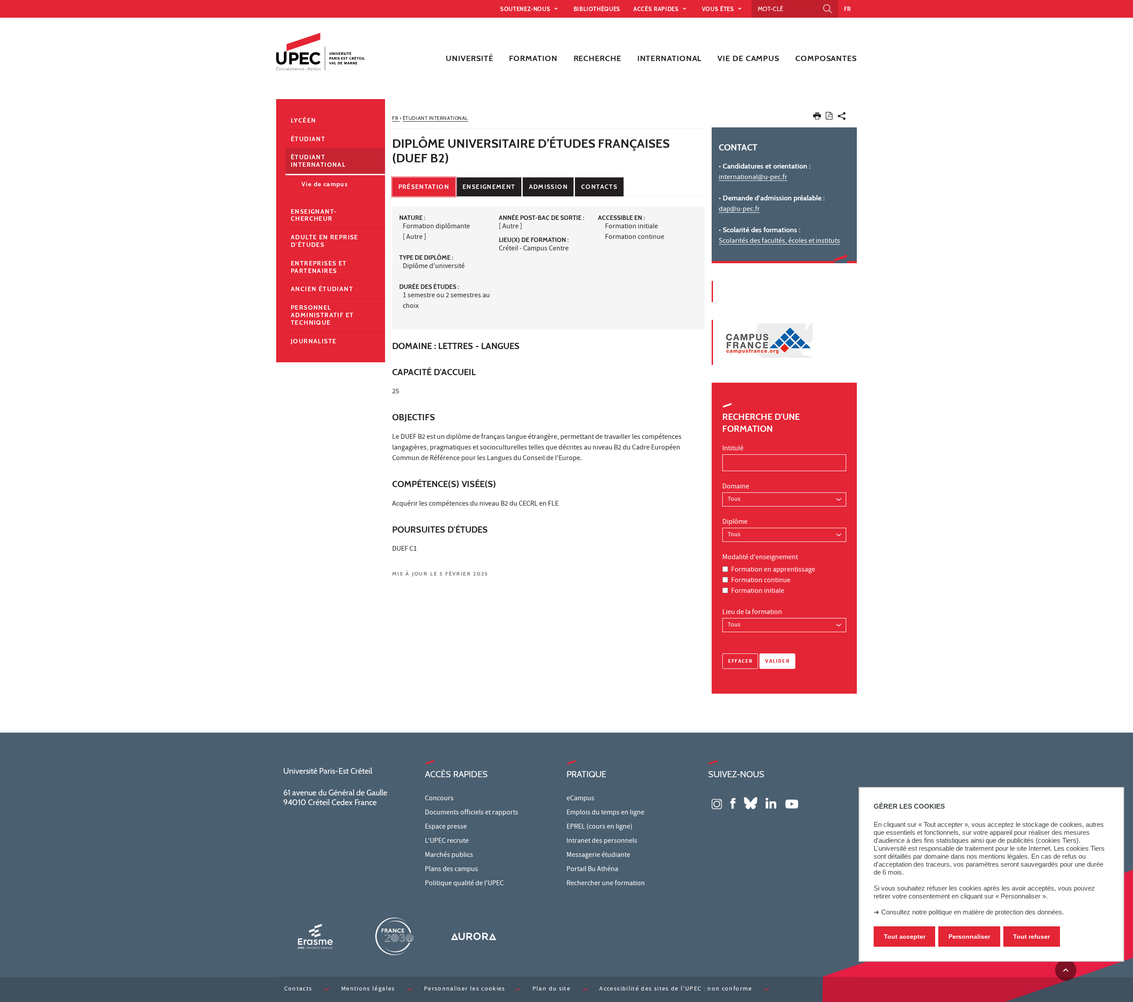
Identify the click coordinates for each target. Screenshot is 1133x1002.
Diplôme (735, 522)
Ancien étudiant (322, 289)
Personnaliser (969, 936)
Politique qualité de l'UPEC (464, 884)
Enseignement (488, 186)
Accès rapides (656, 8)
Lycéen (303, 120)
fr (847, 8)
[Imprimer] (817, 118)
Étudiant (308, 139)
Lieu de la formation (752, 612)
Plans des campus (451, 869)
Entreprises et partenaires (319, 267)
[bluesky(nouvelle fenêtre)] (750, 802)
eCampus (580, 799)
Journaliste (313, 341)
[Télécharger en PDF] (829, 117)
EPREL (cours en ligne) (599, 827)
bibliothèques (597, 8)
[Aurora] (473, 936)
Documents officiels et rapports (471, 813)
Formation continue (760, 581)
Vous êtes (719, 8)
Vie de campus (324, 184)
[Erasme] (315, 936)
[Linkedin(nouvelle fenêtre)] (771, 802)
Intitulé (733, 449)
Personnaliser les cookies (464, 989)
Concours (439, 799)
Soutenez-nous (526, 8)
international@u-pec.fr (753, 178)
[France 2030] (394, 936)
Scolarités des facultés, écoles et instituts (779, 241)
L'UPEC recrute (447, 841)
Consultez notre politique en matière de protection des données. (972, 912)
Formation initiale (757, 591)
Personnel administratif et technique (322, 314)
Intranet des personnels (601, 841)
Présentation (423, 186)
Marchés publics (449, 855)
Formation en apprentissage (773, 570)
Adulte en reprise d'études (324, 241)
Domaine (735, 487)
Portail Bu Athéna (592, 869)
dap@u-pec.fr (739, 209)
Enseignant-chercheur (314, 215)
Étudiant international (318, 161)
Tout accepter (904, 936)
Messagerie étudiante (598, 855)
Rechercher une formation (605, 884)
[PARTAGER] (842, 118)
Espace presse (446, 827)
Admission (548, 186)
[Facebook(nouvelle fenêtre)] (733, 802)
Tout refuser (1031, 936)
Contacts (599, 186)
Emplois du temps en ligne (605, 813)
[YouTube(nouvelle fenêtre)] (792, 802)
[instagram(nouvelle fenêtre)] (717, 802)
